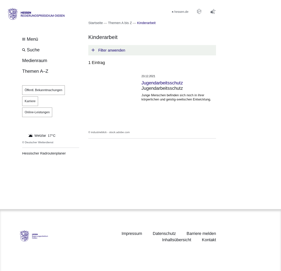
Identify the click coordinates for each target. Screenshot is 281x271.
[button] (152, 50)
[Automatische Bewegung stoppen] (24, 135)
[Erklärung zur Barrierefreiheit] (213, 11)
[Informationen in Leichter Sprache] (199, 11)
